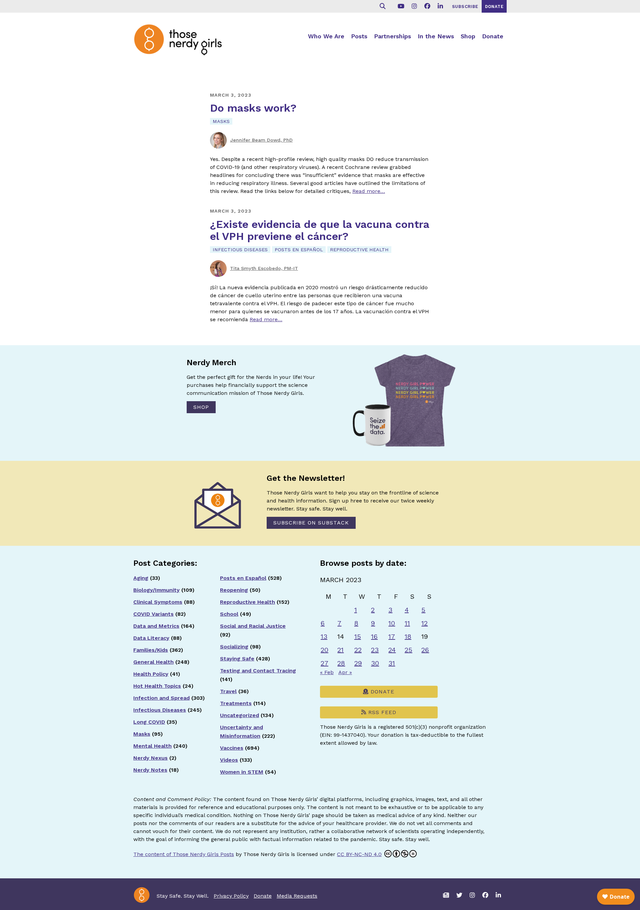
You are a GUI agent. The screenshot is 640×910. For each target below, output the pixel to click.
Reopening (234, 590)
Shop (468, 36)
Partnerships (392, 36)
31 (391, 663)
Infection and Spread (161, 698)
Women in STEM (241, 772)
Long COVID (149, 722)
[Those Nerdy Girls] (183, 39)
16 (374, 636)
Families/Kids (150, 650)
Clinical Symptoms (157, 602)
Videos (229, 760)
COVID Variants (153, 614)
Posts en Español (299, 249)
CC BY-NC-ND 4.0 (359, 854)
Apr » (345, 672)
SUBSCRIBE (465, 6)
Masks (221, 121)
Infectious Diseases (240, 249)
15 (357, 636)
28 (341, 663)
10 (391, 623)
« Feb (327, 672)
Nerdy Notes (150, 770)
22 (358, 650)
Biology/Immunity (156, 590)
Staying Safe (237, 658)
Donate (492, 36)
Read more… (368, 191)
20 (324, 650)
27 (324, 663)
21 (340, 650)
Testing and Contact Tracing (258, 670)
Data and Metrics (156, 626)
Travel (228, 691)
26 (425, 650)
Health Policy (150, 674)
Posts (359, 36)
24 (392, 650)
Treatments (236, 703)
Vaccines (231, 748)
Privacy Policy (231, 896)
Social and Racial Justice (253, 626)
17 (391, 636)
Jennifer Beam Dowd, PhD (261, 140)
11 (407, 623)
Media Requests (297, 896)
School (229, 614)
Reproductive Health (359, 249)
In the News (436, 36)
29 (358, 663)
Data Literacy (151, 638)
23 (375, 650)
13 (324, 636)
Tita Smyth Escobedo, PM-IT (264, 268)
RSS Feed (381, 712)
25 (408, 650)
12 (424, 623)
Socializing (234, 646)
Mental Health (152, 746)
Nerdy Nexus (150, 758)
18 (408, 636)
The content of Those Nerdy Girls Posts (183, 854)
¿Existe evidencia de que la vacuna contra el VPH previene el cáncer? (319, 230)
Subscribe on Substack (311, 522)
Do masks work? (253, 108)
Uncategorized (239, 715)
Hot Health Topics (157, 686)
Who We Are (326, 36)
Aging (140, 578)
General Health (153, 662)
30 (375, 663)
